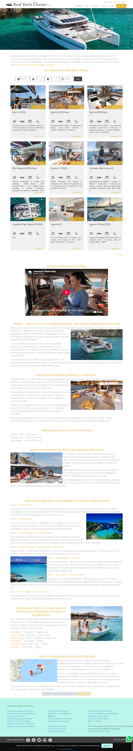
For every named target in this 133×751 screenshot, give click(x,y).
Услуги (104, 6)
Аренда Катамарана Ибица (99, 731)
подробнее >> (39, 136)
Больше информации (64, 749)
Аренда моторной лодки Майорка (20, 726)
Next (49, 97)
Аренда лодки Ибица (56, 731)
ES (106, 2)
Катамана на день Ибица (98, 716)
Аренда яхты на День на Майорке (20, 724)
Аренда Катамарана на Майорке (20, 711)
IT (119, 2)
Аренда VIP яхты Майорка (58, 711)
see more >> (120, 254)
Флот (87, 6)
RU (123, 2)
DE (115, 2)
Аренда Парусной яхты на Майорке (21, 713)
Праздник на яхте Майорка (59, 721)
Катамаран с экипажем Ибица (100, 711)
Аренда (95, 6)
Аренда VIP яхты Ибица (57, 726)
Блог (113, 6)
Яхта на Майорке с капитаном (60, 719)
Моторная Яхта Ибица (57, 729)
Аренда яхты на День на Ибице (19, 719)
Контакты (121, 6)
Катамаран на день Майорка (59, 713)
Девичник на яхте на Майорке (19, 721)
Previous (7, 97)
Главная (78, 6)
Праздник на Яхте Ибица (98, 719)
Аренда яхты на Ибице (16, 716)
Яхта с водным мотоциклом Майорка (103, 713)
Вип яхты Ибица (94, 721)
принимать (107, 746)
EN (110, 2)
